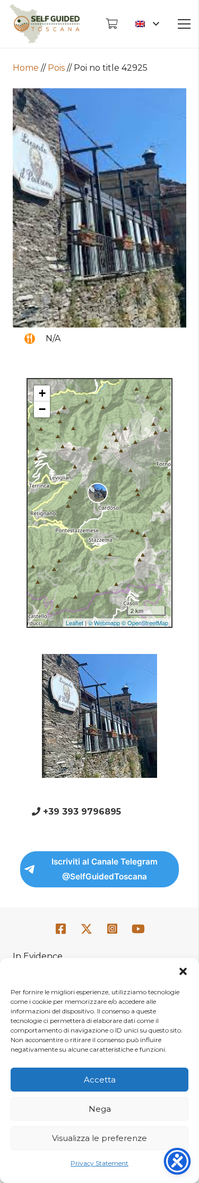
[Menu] (184, 24)
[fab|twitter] (86, 929)
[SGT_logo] (44, 24)
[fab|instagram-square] (112, 929)
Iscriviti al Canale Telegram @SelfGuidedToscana (104, 869)
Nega (100, 1109)
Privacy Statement (99, 1163)
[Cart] (111, 24)
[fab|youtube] (138, 929)
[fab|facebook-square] (60, 929)
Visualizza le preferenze (99, 1138)
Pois (56, 68)
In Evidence (38, 956)
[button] (183, 971)
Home (26, 68)
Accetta (100, 1080)
